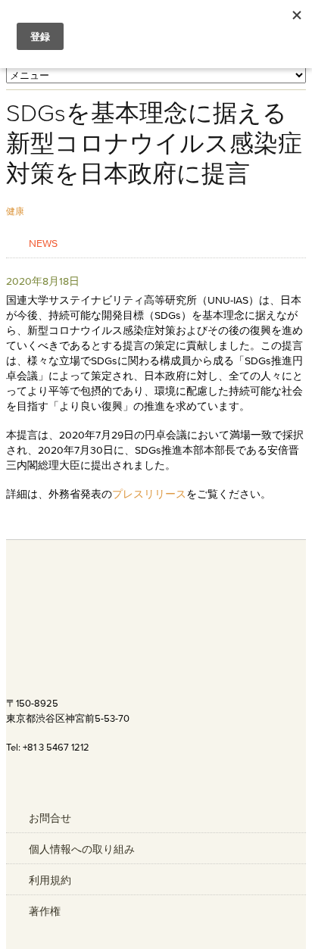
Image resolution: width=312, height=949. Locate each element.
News (43, 243)
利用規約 (50, 880)
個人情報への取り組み (82, 849)
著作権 (45, 911)
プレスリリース (149, 493)
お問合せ (50, 818)
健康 (15, 210)
